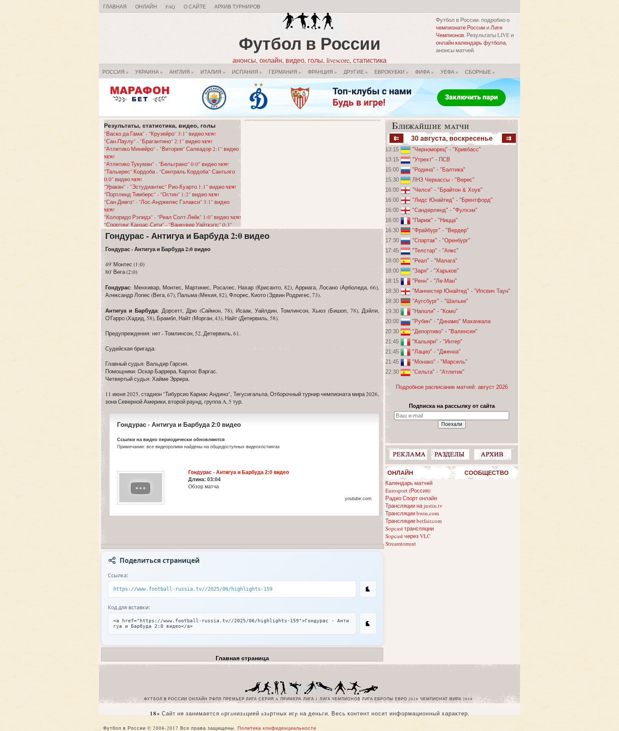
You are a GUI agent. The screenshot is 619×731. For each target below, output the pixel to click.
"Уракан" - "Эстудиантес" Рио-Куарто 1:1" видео (170, 186)
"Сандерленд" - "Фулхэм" (445, 210)
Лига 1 (310, 699)
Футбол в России (310, 43)
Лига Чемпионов (340, 699)
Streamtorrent (400, 543)
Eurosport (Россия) (407, 490)
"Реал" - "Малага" (434, 260)
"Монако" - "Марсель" (439, 362)
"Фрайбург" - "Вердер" (440, 230)
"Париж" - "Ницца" (435, 220)
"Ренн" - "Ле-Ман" (434, 281)
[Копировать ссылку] (368, 589)
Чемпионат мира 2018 (446, 699)
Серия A (269, 699)
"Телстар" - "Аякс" (435, 250)
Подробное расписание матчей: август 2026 (452, 387)
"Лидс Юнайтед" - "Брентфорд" (452, 200)
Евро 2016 (407, 699)
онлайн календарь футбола (471, 42)
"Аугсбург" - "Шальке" (440, 301)
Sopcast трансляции (409, 528)
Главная (115, 6)
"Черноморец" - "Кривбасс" (446, 149)
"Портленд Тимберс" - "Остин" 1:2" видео (161, 194)
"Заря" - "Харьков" (435, 271)
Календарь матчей (408, 483)
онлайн (198, 699)
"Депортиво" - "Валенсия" (445, 331)
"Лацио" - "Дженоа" (436, 351)
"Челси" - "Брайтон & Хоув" (447, 190)
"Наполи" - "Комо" (435, 311)
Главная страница (242, 658)
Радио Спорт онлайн (411, 498)
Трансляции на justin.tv (414, 505)
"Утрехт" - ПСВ (431, 159)
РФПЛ (215, 699)
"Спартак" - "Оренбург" (441, 240)
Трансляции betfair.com (413, 521)
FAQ (170, 6)
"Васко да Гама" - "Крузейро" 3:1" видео (160, 133)
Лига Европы (377, 699)
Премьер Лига (240, 699)
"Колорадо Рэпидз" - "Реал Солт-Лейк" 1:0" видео (172, 217)
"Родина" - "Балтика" (438, 169)
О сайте (195, 6)
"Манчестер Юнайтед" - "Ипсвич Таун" (461, 291)
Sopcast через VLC (408, 536)
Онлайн (146, 6)
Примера (290, 699)
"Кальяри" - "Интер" (437, 341)
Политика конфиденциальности (276, 728)
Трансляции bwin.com (412, 513)
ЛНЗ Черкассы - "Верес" (443, 180)
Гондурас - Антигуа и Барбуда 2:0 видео (187, 236)
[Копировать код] (368, 624)
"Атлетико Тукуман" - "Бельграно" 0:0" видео (166, 164)
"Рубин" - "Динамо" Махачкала (451, 321)
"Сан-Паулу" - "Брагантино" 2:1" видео (158, 141)
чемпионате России (460, 27)
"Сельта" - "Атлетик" (438, 372)
